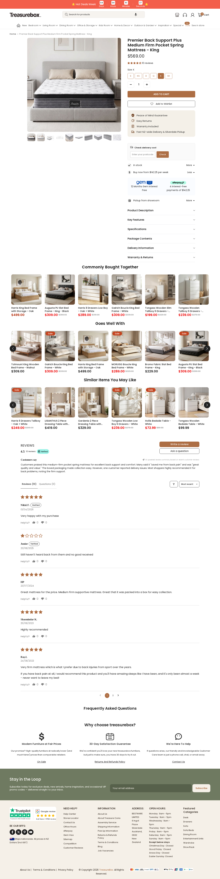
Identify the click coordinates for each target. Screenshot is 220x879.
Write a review (179, 444)
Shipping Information (109, 826)
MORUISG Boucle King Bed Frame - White (124, 366)
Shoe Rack (188, 847)
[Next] (207, 348)
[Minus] (131, 84)
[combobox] (103, 14)
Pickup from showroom (146, 200)
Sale (187, 25)
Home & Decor (122, 25)
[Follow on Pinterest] (24, 832)
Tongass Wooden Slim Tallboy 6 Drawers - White (158, 309)
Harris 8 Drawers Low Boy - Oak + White (93, 309)
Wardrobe (188, 842)
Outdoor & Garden (144, 25)
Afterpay (67, 830)
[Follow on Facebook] (12, 832)
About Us (102, 813)
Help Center (69, 813)
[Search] (66, 14)
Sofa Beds (188, 830)
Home (13, 34)
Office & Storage (86, 25)
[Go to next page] (119, 695)
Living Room (49, 25)
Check (162, 154)
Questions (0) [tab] (47, 484)
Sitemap (67, 839)
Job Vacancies (106, 850)
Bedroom (33, 25)
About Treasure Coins (109, 818)
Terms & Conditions (108, 842)
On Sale (41, 761)
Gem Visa (68, 835)
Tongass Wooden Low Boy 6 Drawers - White (125, 422)
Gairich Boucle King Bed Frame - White (125, 309)
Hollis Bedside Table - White (158, 422)
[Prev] (13, 348)
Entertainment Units (193, 838)
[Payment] (144, 869)
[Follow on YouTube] (30, 832)
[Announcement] (110, 4)
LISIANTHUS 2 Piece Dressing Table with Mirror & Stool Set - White (59, 422)
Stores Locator (71, 818)
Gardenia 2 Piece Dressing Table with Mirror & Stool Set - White (93, 422)
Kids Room (104, 25)
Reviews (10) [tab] (29, 484)
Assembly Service (107, 822)
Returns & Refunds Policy (107, 836)
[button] (136, 14)
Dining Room (66, 25)
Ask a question (179, 451)
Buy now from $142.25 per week (150, 172)
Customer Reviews (73, 847)
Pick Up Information (108, 830)
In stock (137, 165)
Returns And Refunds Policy (110, 761)
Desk (185, 817)
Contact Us (178, 761)
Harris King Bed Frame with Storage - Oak (24, 309)
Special (177, 25)
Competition (70, 843)
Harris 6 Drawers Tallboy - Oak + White (25, 422)
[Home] (18, 25)
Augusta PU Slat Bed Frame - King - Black (57, 309)
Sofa (185, 826)
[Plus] (147, 84)
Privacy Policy (65, 869)
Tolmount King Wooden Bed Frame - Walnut (25, 366)
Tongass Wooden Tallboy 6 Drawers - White (190, 309)
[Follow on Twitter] (18, 832)
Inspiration (163, 25)
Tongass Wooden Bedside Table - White (191, 422)
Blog (100, 846)
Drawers (187, 821)
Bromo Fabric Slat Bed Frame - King (158, 366)
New (24, 25)
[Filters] (174, 484)
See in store (198, 25)
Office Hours (69, 826)
